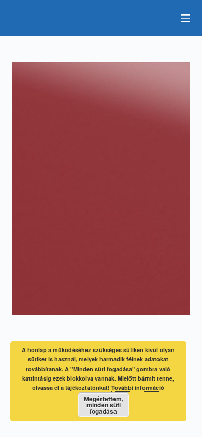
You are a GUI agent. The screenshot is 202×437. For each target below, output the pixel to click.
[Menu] (185, 18)
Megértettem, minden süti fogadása (103, 405)
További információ (137, 387)
